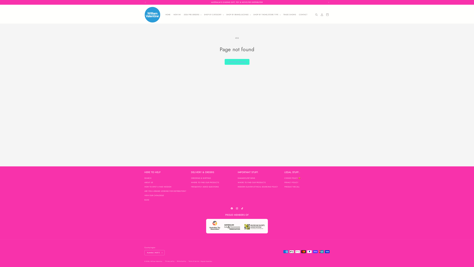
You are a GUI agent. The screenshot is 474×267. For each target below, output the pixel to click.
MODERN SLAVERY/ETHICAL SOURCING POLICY (258, 187)
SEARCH (147, 178)
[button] (192, 14)
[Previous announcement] (145, 2)
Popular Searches (206, 261)
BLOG (146, 200)
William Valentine (156, 261)
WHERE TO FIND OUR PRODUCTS (205, 182)
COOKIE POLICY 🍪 (292, 178)
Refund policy (181, 261)
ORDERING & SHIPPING (201, 178)
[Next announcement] (328, 2)
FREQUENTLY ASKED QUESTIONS (205, 187)
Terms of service (194, 261)
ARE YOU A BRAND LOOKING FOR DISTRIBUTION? (165, 191)
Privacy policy (170, 261)
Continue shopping (237, 61)
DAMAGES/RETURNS (246, 178)
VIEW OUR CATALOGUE (154, 195)
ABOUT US (148, 182)
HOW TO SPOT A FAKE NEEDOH (157, 187)
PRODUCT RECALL (291, 187)
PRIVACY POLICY (291, 182)
